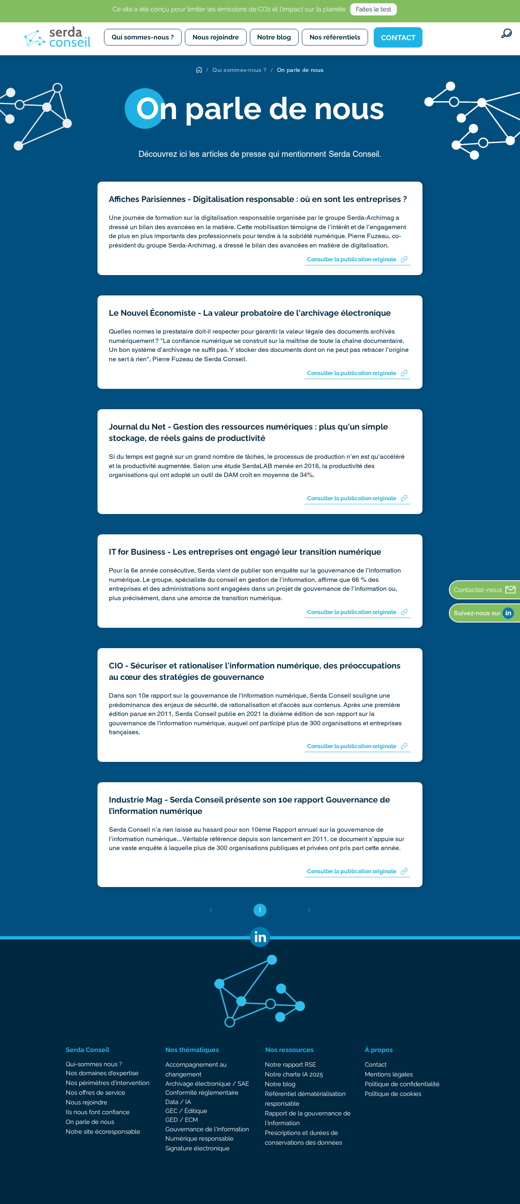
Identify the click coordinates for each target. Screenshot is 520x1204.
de (208, 1129)
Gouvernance (185, 1129)
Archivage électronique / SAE (207, 1083)
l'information (230, 1129)
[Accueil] (199, 70)
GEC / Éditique (186, 1111)
